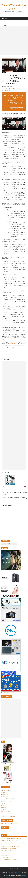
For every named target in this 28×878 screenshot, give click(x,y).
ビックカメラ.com (5, 790)
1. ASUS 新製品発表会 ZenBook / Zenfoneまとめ (11, 838)
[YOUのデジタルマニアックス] (2, 18)
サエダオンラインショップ (6, 801)
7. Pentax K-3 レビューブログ (7, 857)
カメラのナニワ (4, 807)
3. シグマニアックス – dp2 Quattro (8, 848)
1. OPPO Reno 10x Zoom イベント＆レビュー (10, 840)
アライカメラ (4, 803)
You (11, 86)
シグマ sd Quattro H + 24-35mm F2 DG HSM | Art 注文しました (15, 493)
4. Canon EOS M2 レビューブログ (8, 850)
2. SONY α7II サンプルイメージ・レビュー (10, 846)
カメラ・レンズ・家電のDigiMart (8, 814)
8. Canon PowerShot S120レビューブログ (9, 859)
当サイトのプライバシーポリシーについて (9, 823)
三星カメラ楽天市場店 (5, 811)
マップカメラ (4, 792)
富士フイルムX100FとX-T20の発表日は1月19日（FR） (14, 498)
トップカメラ (4, 809)
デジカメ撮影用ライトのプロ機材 (8, 816)
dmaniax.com (4, 831)
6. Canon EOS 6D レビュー (6, 855)
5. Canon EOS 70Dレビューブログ (8, 853)
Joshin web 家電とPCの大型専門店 (8, 799)
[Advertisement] (14, 40)
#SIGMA (4, 72)
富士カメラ (3, 805)
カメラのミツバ (4, 796)
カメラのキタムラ (4, 794)
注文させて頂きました (13, 343)
